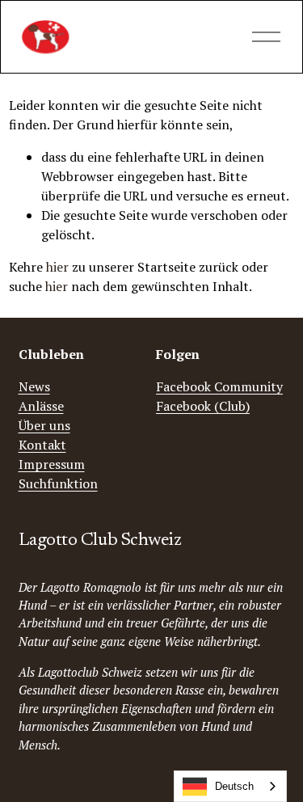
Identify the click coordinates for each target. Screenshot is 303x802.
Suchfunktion (58, 483)
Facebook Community (219, 386)
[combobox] (230, 786)
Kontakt (42, 445)
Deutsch (234, 786)
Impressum (52, 464)
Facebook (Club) (203, 406)
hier (57, 267)
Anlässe (41, 406)
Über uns (44, 425)
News (34, 386)
